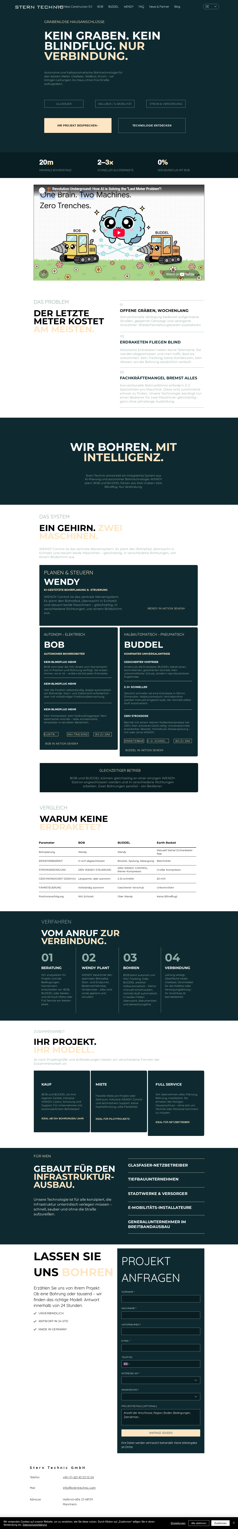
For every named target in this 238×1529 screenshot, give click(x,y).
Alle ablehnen (198, 1523)
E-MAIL (125, 1340)
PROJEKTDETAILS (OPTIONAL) (139, 1406)
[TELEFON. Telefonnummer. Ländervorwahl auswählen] (127, 1363)
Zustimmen (220, 1523)
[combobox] (160, 1380)
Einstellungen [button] (178, 1523)
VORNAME (128, 1291)
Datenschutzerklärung (35, 1524)
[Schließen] (234, 1523)
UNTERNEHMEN (131, 1324)
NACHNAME (128, 1308)
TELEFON (126, 1357)
